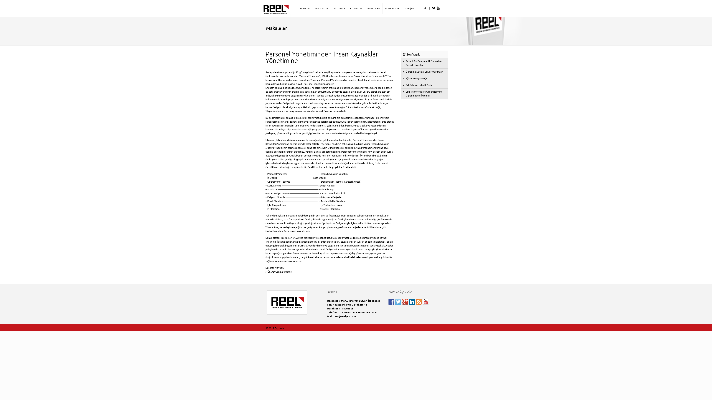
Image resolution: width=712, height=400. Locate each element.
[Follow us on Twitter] (398, 302)
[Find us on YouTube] (426, 302)
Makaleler (276, 28)
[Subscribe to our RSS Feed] (419, 302)
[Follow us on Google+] (405, 302)
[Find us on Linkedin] (412, 302)
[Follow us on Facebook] (391, 302)
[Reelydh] (275, 6)
